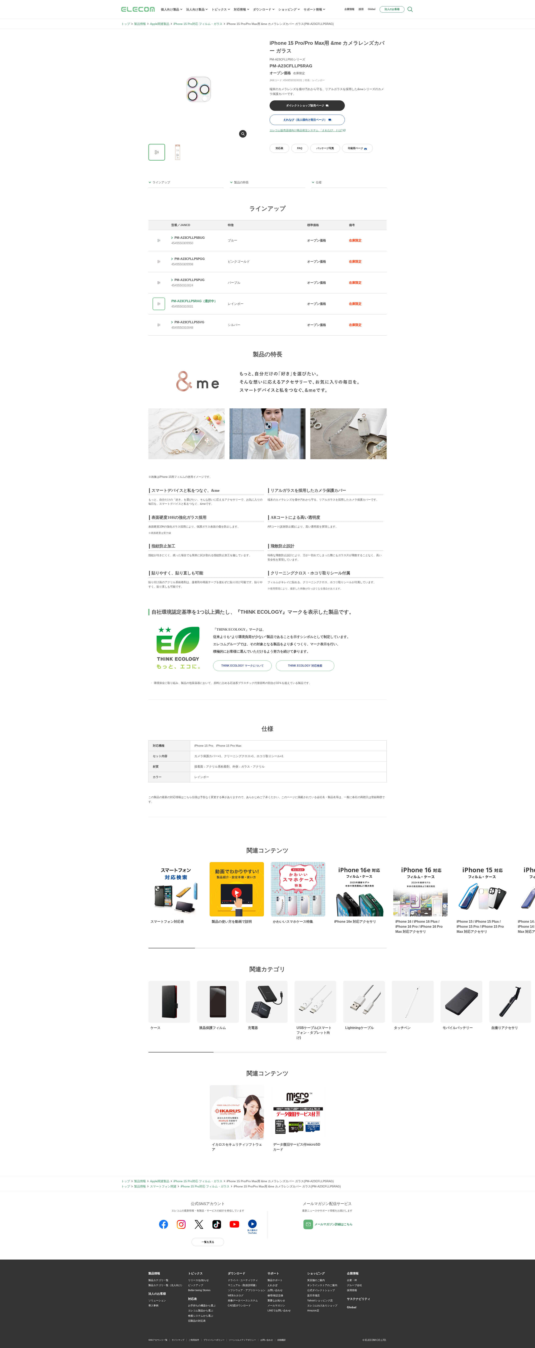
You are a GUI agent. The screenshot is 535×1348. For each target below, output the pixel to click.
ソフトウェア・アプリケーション (246, 1290)
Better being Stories (199, 1290)
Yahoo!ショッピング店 (320, 1300)
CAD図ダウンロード (239, 1305)
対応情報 (240, 9)
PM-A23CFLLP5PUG (190, 280)
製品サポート (275, 1280)
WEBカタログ (235, 1295)
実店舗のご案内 (316, 1280)
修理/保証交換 (275, 1295)
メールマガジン (276, 1305)
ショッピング (287, 9)
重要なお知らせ (276, 1300)
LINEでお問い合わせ (279, 1310)
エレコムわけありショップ (322, 1305)
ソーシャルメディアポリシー (242, 1340)
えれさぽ (273, 1285)
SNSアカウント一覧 (157, 1340)
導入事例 (153, 1305)
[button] (195, 1273)
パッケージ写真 (325, 148)
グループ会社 (354, 1285)
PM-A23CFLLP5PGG (190, 259)
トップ (125, 24)
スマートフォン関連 (163, 1186)
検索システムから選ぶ (200, 1315)
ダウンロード (262, 9)
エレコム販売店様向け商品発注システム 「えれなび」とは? (306, 130)
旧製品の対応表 (197, 1320)
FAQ (299, 148)
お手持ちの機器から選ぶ (202, 1305)
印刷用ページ (355, 148)
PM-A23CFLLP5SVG (189, 322)
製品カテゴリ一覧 (158, 1280)
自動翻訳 (281, 1340)
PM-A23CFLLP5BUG (190, 237)
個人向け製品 (170, 9)
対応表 (279, 148)
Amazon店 (313, 1310)
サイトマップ (178, 1340)
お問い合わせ (275, 1290)
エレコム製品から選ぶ (200, 1310)
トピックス (219, 9)
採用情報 (352, 1290)
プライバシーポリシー (214, 1340)
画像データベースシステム (243, 1300)
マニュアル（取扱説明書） (243, 1285)
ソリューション (157, 1300)
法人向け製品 (195, 9)
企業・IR (352, 1280)
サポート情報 (313, 9)
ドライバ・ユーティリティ (243, 1280)
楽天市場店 (313, 1295)
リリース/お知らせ (198, 1280)
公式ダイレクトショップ (321, 1290)
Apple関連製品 (159, 24)
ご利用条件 (194, 1340)
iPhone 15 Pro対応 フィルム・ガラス (197, 24)
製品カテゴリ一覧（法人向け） (165, 1285)
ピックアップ (195, 1285)
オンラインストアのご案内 (322, 1285)
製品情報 (140, 24)
